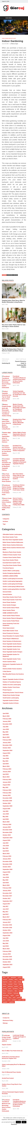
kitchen (4, 993)
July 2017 (5, 906)
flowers (20, 984)
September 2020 (7, 806)
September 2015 (7, 964)
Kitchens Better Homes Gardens (12, 668)
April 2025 (6, 734)
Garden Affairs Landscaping (11, 570)
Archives (5, 521)
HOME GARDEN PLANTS (10, 613)
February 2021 (7, 792)
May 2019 (5, 848)
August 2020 (6, 808)
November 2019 (7, 832)
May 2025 (5, 732)
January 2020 (7, 827)
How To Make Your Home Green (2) (12, 1050)
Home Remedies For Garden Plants (13, 636)
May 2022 (5, 787)
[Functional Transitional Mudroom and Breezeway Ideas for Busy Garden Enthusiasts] (7, 376)
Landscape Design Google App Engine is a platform (19, 1037)
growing (5, 988)
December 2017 (7, 893)
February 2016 (7, 951)
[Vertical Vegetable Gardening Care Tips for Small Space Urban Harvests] (7, 391)
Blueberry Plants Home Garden (12, 552)
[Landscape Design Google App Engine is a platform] (7, 1035)
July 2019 (5, 843)
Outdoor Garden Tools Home (11, 687)
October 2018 (7, 866)
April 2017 (6, 914)
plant (14, 997)
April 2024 (6, 763)
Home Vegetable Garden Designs (12, 651)
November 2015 (7, 959)
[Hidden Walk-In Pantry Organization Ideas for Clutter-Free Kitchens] (7, 432)
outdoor (17, 995)
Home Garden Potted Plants (11, 621)
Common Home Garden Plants (12, 557)
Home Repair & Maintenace (11, 638)
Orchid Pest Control (8, 1078)
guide (9, 988)
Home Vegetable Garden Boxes (12, 646)
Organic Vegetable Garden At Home (13, 679)
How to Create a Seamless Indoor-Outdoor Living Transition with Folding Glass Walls (18, 501)
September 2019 (7, 837)
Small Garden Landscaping (11, 698)
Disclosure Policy (8, 1020)
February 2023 (7, 779)
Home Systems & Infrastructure (12, 641)
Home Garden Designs (9, 605)
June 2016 (6, 940)
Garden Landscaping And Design (12, 584)
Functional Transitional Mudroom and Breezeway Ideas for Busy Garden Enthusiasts (19, 379)
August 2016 (6, 935)
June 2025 (6, 729)
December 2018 (7, 861)
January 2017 (7, 922)
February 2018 (7, 888)
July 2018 (5, 874)
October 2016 (7, 930)
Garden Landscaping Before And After (14, 589)
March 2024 (6, 766)
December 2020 (7, 798)
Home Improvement (8, 628)
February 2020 (7, 824)
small (19, 999)
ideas (15, 990)
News (4, 676)
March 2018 (6, 885)
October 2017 (7, 898)
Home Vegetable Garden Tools (12, 659)
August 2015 (6, 967)
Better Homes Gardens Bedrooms (13, 545)
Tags (4, 524)
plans (10, 997)
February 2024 (7, 769)
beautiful (11, 979)
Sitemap (5, 1023)
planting (19, 997)
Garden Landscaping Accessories (13, 578)
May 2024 (5, 761)
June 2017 (6, 909)
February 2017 (7, 919)
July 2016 (5, 938)
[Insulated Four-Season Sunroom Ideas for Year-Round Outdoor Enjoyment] (7, 445)
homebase (15, 988)
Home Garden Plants (9, 610)
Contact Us (6, 1017)
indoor (15, 275)
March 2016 (6, 948)
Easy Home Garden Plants (10, 560)
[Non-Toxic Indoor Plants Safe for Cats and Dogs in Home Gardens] (14, 315)
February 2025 (7, 740)
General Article (7, 591)
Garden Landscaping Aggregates (12, 581)
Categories (6, 518)
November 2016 (7, 927)
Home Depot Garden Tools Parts (12, 599)
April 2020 (6, 819)
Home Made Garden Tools (10, 630)
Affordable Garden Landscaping (12, 534)
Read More (14, 1124)
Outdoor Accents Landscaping (12, 684)
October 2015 (7, 962)
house (4, 990)
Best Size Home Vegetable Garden (13, 539)
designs (5, 984)
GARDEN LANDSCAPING (10, 576)
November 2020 (7, 800)
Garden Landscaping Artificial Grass (13, 586)
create (15, 981)
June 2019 (6, 845)
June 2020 (6, 814)
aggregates (13, 977)
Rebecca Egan (14, 43)
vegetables (11, 1002)
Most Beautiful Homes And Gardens (13, 674)
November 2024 (7, 745)
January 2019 (7, 859)
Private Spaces (7, 690)
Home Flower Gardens (9, 602)
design (19, 981)
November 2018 (7, 864)
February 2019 (7, 856)
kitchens (10, 993)
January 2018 (7, 890)
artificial (20, 977)
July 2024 (5, 755)
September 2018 (7, 869)
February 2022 (7, 790)
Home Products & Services (11, 633)
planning (5, 997)
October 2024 (7, 747)
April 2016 (6, 946)
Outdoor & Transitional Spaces (12, 682)
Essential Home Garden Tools (11, 562)
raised (8, 999)
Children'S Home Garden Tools (12, 554)
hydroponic (10, 990)
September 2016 (7, 933)
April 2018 (6, 882)
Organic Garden (6, 1044)
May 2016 (5, 943)
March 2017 (6, 917)
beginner (21, 979)
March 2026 (6, 716)
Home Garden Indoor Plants (9, 38)
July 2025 (5, 726)
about (4, 977)
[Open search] (24, 18)
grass (21, 986)
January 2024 (7, 771)
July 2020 (5, 811)
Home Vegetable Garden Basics (12, 644)
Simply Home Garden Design (11, 695)
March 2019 (6, 853)
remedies (14, 999)
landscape (16, 993)
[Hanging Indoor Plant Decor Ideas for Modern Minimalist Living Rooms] (14, 291)
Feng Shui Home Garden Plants (12, 565)
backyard (5, 979)
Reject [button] (24, 1122)
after (8, 977)
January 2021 (7, 795)
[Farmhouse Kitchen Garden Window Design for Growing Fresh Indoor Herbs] (7, 485)
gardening (10, 275)
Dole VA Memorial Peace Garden (11, 1072)
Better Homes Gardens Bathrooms (13, 542)
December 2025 (7, 724)
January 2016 (7, 954)
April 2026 (6, 713)
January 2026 (7, 721)
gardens (16, 986)
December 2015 (7, 956)
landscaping (6, 995)
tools (23, 999)
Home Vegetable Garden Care (11, 649)
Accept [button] (18, 1122)
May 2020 (5, 816)
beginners (5, 981)
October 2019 (7, 835)
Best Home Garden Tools (10, 537)
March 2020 (6, 821)
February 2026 (7, 718)
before (16, 979)
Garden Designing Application (11, 573)
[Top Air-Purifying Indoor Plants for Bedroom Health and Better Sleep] (14, 340)
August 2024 (6, 753)
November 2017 (7, 896)
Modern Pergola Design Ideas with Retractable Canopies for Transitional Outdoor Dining (19, 407)
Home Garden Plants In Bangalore (13, 618)
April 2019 (6, 851)
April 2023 (6, 774)
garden (4, 986)
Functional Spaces (8, 568)
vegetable (5, 1002)
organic (12, 995)
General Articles (7, 594)
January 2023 (7, 782)
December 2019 (7, 829)
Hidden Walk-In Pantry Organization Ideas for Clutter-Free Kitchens (19, 434)
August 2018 (6, 872)
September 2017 (7, 901)
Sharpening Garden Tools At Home (13, 692)
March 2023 (6, 777)
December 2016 (7, 925)
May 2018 (5, 880)
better (10, 981)
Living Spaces (7, 671)
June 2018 (6, 877)
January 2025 (7, 742)
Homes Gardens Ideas (9, 661)
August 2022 (6, 784)
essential (10, 984)
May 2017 (5, 911)
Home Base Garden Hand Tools (12, 597)
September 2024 (7, 750)
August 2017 (6, 903)
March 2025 (6, 737)
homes (21, 988)
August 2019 (6, 840)
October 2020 (7, 803)
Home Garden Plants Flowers (11, 615)
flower (15, 984)
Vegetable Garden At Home (11, 700)
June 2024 (6, 758)
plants (4, 999)
